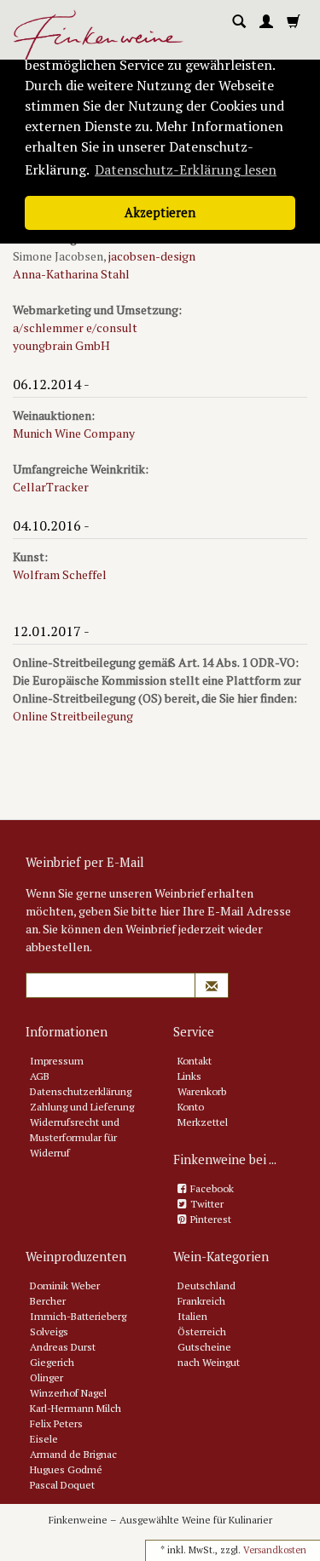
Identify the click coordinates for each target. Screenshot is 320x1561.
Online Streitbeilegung (73, 716)
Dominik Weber (65, 1285)
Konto (190, 1106)
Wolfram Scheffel (60, 574)
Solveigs (49, 1331)
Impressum (57, 1060)
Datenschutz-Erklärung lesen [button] (185, 169)
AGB (39, 1076)
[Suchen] (239, 22)
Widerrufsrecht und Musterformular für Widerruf (74, 1137)
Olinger (46, 1377)
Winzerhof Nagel (68, 1392)
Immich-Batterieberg (78, 1316)
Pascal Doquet (62, 1484)
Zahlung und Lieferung (82, 1106)
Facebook (212, 1188)
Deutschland (206, 1285)
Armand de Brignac (73, 1454)
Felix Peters (56, 1423)
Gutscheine (204, 1346)
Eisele (44, 1438)
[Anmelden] (266, 22)
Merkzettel (202, 1122)
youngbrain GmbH (61, 345)
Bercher (48, 1300)
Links (189, 1076)
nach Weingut (208, 1362)
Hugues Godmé (66, 1469)
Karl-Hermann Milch (75, 1408)
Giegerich (52, 1362)
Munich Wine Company (74, 433)
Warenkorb (201, 1091)
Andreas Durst (63, 1346)
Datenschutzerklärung (80, 1091)
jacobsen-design (151, 256)
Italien (192, 1316)
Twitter (207, 1203)
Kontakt (194, 1060)
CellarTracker (51, 487)
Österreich (201, 1331)
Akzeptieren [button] (160, 212)
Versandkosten (274, 1550)
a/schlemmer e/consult (75, 327)
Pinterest (210, 1219)
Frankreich (201, 1300)
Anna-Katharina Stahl (71, 274)
